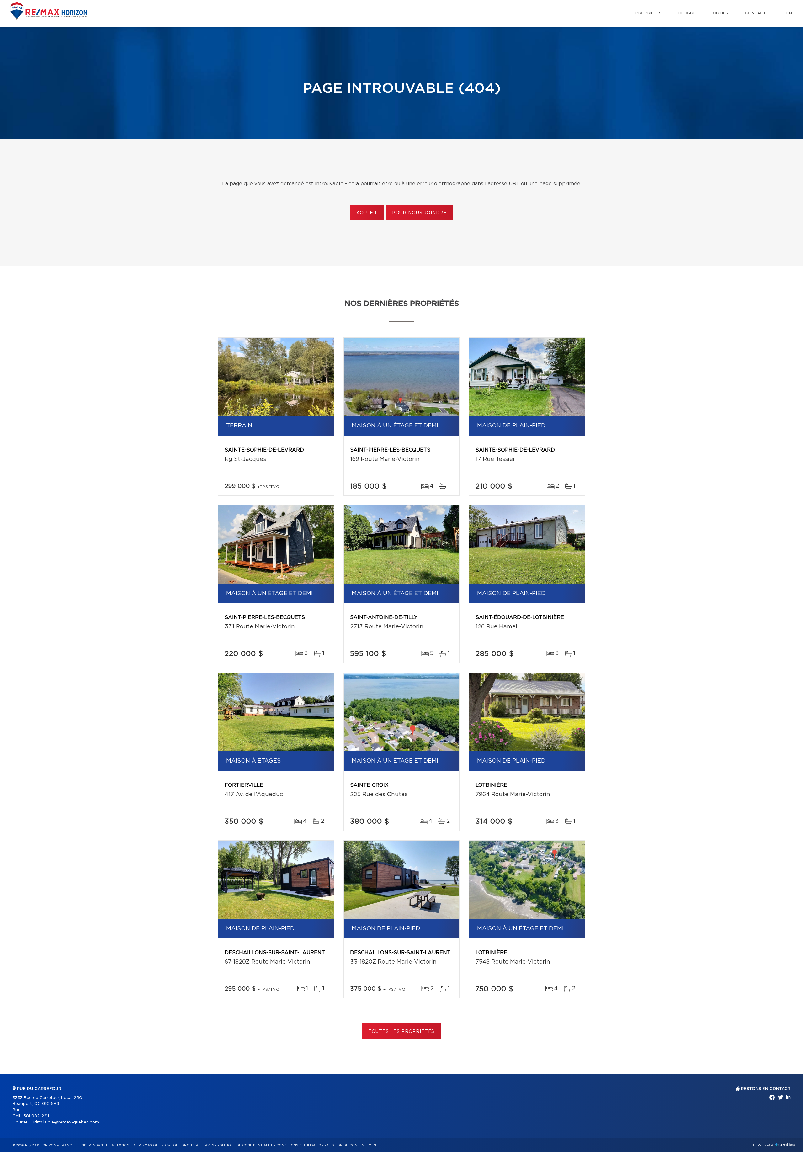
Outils (720, 13)
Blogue (687, 13)
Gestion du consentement (352, 1145)
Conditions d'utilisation (300, 1145)
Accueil (367, 213)
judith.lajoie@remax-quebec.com (65, 1122)
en (789, 13)
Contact (755, 13)
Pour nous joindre (419, 213)
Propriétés (648, 13)
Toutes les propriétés (402, 1031)
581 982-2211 (36, 1116)
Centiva (785, 1145)
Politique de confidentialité (245, 1145)
